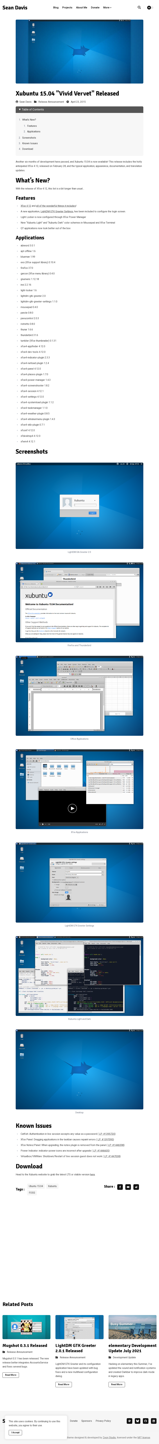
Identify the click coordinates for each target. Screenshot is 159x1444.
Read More (10, 1375)
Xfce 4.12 (26, 206)
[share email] (128, 1187)
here (92, 1174)
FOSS (32, 1193)
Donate (95, 7)
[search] (141, 7)
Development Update (124, 1357)
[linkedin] (154, 1421)
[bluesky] (137, 1421)
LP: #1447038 (112, 1156)
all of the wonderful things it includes (56, 206)
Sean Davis (25, 102)
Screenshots (29, 138)
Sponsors (86, 1421)
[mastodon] (129, 1421)
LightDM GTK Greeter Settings (57, 211)
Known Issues (30, 143)
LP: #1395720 (107, 1134)
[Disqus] (79, 1247)
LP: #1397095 (105, 1139)
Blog (56, 7)
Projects (67, 7)
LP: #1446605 (101, 1151)
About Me (81, 7)
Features (32, 126)
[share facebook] (120, 1187)
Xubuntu (52, 1186)
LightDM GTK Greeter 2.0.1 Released (75, 1348)
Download (27, 149)
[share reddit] (136, 1187)
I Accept (15, 1432)
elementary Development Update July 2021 (133, 1348)
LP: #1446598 (116, 1145)
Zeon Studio (109, 1437)
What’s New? (29, 120)
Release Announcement (51, 102)
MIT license (143, 1437)
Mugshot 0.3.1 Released (24, 1345)
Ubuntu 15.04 (36, 1186)
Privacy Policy (103, 1421)
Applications (33, 131)
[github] (145, 1421)
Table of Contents (33, 109)
